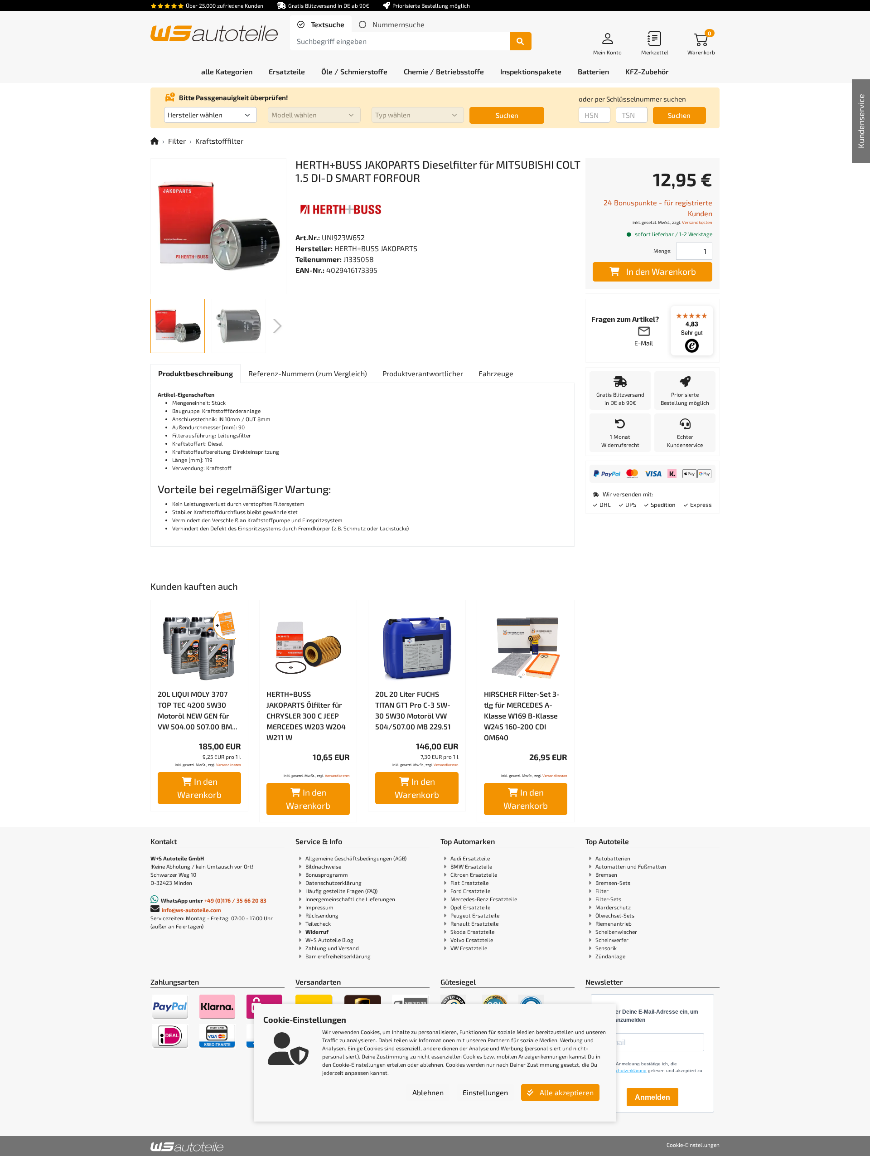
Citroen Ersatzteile (473, 874)
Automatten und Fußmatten (630, 866)
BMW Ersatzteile (471, 866)
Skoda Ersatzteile (472, 931)
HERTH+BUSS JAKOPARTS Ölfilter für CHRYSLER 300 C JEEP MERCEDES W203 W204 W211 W (306, 716)
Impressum (319, 907)
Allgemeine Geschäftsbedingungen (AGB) (355, 858)
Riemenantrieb (613, 923)
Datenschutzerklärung (333, 882)
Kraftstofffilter (219, 140)
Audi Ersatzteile (470, 858)
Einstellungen (485, 1092)
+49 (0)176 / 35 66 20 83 (235, 900)
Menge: (662, 251)
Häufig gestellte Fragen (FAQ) (341, 891)
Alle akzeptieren (566, 1092)
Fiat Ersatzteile (469, 882)
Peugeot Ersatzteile (474, 915)
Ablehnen (428, 1092)
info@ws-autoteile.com (191, 910)
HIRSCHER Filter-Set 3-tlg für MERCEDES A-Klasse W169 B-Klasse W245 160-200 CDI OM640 (522, 716)
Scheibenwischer (616, 931)
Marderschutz (613, 907)
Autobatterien (612, 858)
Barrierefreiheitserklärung (338, 956)
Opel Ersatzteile (470, 907)
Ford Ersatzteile (470, 891)
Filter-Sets (608, 899)
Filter (177, 140)
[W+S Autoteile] (214, 34)
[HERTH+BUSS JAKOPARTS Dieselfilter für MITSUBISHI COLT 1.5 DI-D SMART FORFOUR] (218, 226)
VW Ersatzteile (468, 948)
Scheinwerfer (611, 940)
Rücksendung (321, 915)
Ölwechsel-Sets (614, 915)
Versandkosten (228, 765)
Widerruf (317, 931)
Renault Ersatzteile (474, 923)
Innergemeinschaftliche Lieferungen (350, 899)
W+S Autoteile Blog (329, 940)
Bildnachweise (323, 866)
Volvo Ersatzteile (471, 940)
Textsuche (326, 24)
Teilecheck (318, 923)
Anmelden (652, 1097)
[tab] (321, 24)
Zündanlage (610, 956)
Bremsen (606, 874)
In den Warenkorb (199, 788)
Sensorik (606, 948)
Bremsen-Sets (612, 882)
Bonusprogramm (326, 874)
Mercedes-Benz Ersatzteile (483, 899)
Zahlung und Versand (332, 948)
